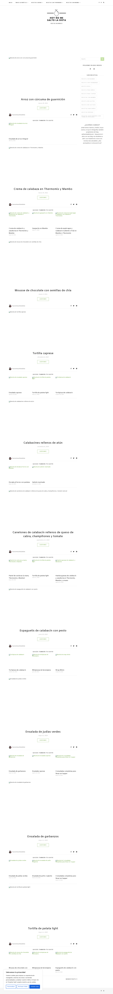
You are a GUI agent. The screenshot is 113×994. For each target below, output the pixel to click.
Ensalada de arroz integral (18, 139)
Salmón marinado (38, 482)
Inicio (10, 2)
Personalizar (11, 986)
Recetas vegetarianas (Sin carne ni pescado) (91, 116)
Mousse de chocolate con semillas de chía (43, 290)
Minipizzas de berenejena (41, 670)
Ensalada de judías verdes (43, 732)
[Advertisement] (56, 40)
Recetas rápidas (87, 112)
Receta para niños (88, 90)
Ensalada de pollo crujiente (42, 876)
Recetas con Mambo (72, 2)
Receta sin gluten (88, 101)
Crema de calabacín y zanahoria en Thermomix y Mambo (18, 230)
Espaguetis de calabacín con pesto (43, 630)
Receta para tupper (89, 93)
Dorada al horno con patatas (19, 482)
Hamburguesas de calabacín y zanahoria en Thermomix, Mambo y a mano (66, 578)
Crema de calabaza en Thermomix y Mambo (43, 189)
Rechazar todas (22, 986)
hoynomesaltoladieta (18, 115)
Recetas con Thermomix (54, 2)
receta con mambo (88, 79)
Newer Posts (71, 979)
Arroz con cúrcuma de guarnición (43, 99)
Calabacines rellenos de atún (43, 443)
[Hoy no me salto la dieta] (56, 17)
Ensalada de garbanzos (17, 771)
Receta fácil (86, 86)
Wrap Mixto (60, 670)
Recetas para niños (89, 108)
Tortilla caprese (43, 353)
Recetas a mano (36, 2)
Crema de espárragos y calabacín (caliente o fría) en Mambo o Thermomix (66, 230)
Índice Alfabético (21, 2)
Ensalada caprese (15, 393)
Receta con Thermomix (90, 82)
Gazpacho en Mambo (40, 228)
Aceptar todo (35, 986)
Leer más (43, 108)
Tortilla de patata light (40, 393)
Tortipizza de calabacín (64, 393)
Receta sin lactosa (89, 105)
